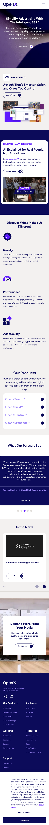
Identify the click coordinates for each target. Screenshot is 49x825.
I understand (25, 820)
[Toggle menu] (43, 4)
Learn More (22, 46)
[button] (24, 399)
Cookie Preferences (24, 813)
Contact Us (22, 646)
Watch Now (11, 171)
